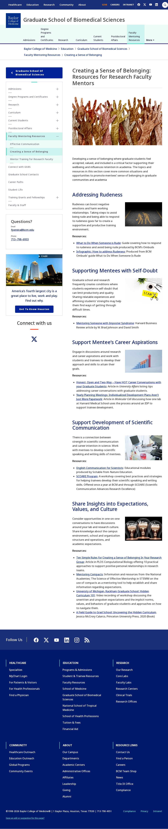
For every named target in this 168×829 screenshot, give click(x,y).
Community (67, 4)
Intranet (157, 811)
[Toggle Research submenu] (57, 105)
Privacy (144, 811)
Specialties (15, 670)
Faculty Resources (74, 682)
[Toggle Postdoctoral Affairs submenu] (57, 128)
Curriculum (81, 40)
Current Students (98, 38)
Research (49, 4)
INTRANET (128, 4)
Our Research (124, 670)
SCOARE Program (87, 476)
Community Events (21, 771)
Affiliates (68, 777)
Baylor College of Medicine (40, 49)
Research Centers (127, 689)
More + (150, 40)
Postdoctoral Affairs (118, 38)
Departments (71, 758)
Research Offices (126, 701)
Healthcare (15, 4)
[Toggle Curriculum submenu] (57, 113)
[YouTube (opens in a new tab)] (150, 4)
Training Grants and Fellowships (26, 197)
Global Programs (19, 765)
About (82, 4)
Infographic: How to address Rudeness (100, 251)
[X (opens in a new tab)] (144, 4)
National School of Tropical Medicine (79, 708)
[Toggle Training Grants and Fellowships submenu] (57, 197)
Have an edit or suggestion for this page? (25, 818)
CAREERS (115, 4)
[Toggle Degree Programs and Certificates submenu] (57, 97)
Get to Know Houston (34, 309)
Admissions (29, 40)
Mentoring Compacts (89, 574)
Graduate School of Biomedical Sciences (102, 49)
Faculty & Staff (17, 205)
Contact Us (123, 752)
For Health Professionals (24, 689)
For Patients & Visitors (23, 682)
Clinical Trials (124, 695)
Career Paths (15, 182)
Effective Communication (24, 144)
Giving (66, 790)
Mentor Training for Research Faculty (31, 159)
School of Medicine (74, 689)
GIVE (104, 4)
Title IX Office (124, 784)
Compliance (123, 790)
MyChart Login (18, 676)
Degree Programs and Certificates (47, 34)
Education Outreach (21, 758)
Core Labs (122, 676)
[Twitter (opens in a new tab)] (34, 339)
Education (33, 4)
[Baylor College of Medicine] (13, 20)
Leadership (69, 784)
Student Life (15, 189)
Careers (120, 765)
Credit (44, 256)
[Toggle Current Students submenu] (57, 121)
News (119, 777)
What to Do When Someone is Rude (98, 243)
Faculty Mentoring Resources (134, 36)
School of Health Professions (81, 716)
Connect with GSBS (19, 166)
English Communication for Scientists (99, 468)
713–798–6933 (20, 239)
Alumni (67, 796)
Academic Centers (74, 765)
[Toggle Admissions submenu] (57, 89)
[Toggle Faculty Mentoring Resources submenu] (57, 136)
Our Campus (70, 752)
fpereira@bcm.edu (22, 230)
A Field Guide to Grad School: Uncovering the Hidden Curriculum (116, 612)
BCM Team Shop (126, 771)
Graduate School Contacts (23, 174)
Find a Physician (19, 695)
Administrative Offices (76, 771)
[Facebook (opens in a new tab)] (138, 4)
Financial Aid (70, 729)
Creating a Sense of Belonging (83, 55)
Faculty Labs (123, 682)
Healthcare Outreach (22, 752)
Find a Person (124, 758)
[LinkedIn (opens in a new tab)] (156, 4)
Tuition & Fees (72, 722)
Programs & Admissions (77, 670)
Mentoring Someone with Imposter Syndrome (105, 323)
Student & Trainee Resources (81, 676)
